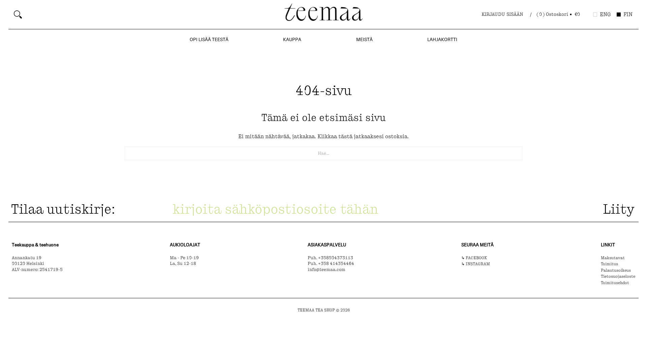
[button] (558, 14)
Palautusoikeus (616, 270)
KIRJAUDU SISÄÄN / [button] (506, 14)
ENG (605, 14)
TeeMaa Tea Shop (316, 310)
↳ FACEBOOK (474, 257)
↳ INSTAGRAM (475, 264)
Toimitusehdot (615, 282)
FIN (628, 14)
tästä (345, 136)
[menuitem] (146, 14)
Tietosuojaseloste (618, 276)
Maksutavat (613, 257)
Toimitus (609, 264)
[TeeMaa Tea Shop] (323, 13)
